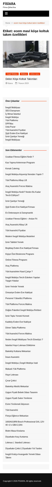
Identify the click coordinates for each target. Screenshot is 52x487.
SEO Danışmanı (12, 111)
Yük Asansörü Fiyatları (15, 130)
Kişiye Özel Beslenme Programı (19, 254)
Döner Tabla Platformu (15, 328)
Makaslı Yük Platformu (15, 369)
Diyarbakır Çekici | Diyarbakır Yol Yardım (23, 448)
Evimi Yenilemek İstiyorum (17, 404)
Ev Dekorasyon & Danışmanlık (19, 213)
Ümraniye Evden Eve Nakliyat (18, 292)
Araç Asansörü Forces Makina (18, 186)
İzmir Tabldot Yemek (14, 242)
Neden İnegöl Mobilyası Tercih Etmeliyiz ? (24, 339)
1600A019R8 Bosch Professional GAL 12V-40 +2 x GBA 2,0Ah (24, 423)
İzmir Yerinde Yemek (14, 286)
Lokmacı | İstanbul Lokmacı (17, 442)
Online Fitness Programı (16, 260)
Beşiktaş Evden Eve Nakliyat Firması (21, 248)
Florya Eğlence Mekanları (16, 416)
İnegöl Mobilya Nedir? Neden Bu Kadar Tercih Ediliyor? (23, 193)
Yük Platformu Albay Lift (16, 180)
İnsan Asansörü (12, 357)
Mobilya (24, 74)
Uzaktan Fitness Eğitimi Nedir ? (19, 157)
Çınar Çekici (11, 381)
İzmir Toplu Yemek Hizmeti (17, 316)
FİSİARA (9, 4)
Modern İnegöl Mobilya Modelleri (20, 236)
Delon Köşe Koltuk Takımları (21, 79)
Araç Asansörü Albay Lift (16, 225)
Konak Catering (12, 168)
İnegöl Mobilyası (12, 107)
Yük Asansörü (11, 410)
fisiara (10, 83)
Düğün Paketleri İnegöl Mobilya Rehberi (23, 310)
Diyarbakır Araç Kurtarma (16, 437)
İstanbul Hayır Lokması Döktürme (20, 345)
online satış (34, 74)
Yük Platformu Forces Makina (18, 304)
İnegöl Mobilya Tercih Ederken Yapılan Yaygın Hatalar (22, 279)
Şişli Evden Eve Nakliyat (16, 133)
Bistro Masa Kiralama (15, 431)
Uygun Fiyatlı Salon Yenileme (18, 398)
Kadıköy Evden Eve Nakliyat (18, 322)
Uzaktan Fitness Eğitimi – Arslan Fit (21, 219)
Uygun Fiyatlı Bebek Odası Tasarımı (21, 392)
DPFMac (9, 124)
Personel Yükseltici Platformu (18, 298)
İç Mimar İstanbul (13, 114)
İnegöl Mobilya (12, 74)
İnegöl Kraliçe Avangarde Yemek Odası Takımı (23, 456)
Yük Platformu (11, 120)
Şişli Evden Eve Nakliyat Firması (20, 207)
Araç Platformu (12, 266)
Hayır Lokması (11, 375)
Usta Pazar (10, 127)
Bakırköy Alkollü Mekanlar (17, 386)
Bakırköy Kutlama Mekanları (18, 351)
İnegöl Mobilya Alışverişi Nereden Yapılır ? (24, 174)
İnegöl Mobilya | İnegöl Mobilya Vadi (21, 363)
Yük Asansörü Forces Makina (18, 334)
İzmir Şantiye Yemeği (14, 136)
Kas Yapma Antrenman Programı (20, 163)
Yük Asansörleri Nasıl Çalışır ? (19, 271)
